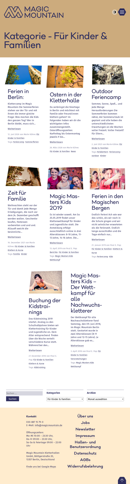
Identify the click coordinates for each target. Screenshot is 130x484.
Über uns (85, 416)
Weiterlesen (14, 128)
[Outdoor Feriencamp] (107, 83)
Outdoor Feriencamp (106, 94)
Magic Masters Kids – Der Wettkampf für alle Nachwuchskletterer (86, 293)
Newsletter (85, 429)
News (73, 151)
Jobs (85, 422)
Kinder (103, 156)
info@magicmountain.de (48, 425)
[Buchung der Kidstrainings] (44, 292)
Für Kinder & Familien (60, 151)
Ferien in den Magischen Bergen (107, 202)
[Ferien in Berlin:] (23, 83)
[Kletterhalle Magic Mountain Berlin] (65, 12)
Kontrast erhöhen (114, 14)
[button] (114, 12)
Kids (111, 256)
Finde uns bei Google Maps (41, 466)
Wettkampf (55, 260)
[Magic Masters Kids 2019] (65, 188)
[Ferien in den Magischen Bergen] (107, 188)
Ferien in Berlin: (18, 94)
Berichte (54, 252)
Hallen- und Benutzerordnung (85, 444)
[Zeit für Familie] (23, 185)
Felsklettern (102, 152)
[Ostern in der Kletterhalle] (65, 86)
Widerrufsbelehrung (85, 466)
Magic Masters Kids (64, 256)
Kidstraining (39, 367)
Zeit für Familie (17, 196)
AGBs (85, 459)
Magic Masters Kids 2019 (65, 202)
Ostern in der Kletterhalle (66, 97)
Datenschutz (85, 453)
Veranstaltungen (79, 359)
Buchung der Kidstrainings (45, 306)
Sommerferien (32, 142)
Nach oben (122, 480)
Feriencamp (18, 142)
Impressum (85, 435)
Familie (16, 254)
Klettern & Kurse (15, 250)
